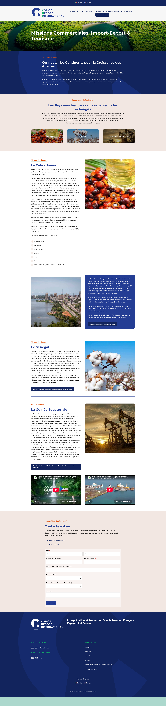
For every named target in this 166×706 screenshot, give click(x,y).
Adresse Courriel (92, 558)
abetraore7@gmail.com (40, 648)
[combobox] (64, 578)
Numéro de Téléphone (53, 558)
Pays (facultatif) (51, 575)
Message (49, 591)
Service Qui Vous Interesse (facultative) (59, 583)
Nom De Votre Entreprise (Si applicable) (59, 567)
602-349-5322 (36, 658)
